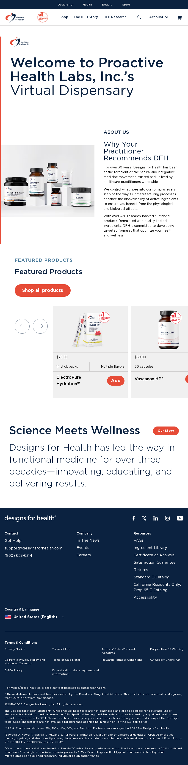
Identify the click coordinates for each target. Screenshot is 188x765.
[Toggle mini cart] (179, 17)
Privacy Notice (15, 649)
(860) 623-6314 (18, 555)
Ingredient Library (150, 548)
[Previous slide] (22, 326)
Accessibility (145, 597)
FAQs (139, 540)
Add (116, 380)
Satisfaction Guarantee (155, 562)
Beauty (107, 4)
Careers (84, 555)
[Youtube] (180, 518)
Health (87, 4)
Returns (141, 570)
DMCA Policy (13, 670)
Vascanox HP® (149, 379)
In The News (88, 540)
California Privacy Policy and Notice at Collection (25, 661)
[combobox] (35, 617)
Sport (126, 4)
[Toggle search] (139, 17)
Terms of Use (61, 649)
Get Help (13, 541)
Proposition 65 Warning (166, 649)
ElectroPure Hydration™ (68, 380)
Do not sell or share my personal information (75, 672)
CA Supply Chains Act (165, 659)
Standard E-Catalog (151, 577)
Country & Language (22, 609)
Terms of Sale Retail (66, 659)
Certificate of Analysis (154, 555)
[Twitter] (144, 518)
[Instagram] (167, 518)
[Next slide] (40, 326)
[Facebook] (134, 518)
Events (83, 548)
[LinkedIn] (155, 518)
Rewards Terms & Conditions (122, 659)
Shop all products (42, 290)
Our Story (166, 430)
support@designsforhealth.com (33, 548)
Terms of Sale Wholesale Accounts (119, 651)
